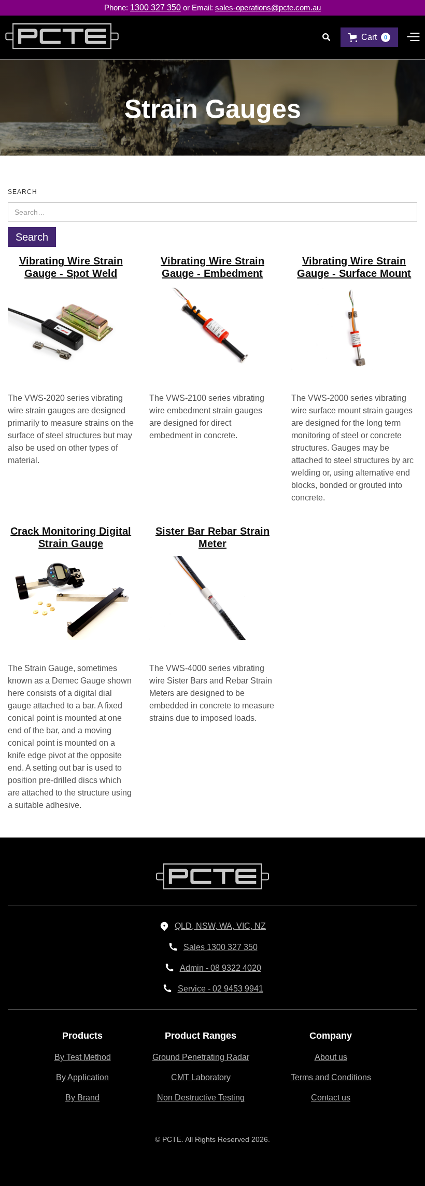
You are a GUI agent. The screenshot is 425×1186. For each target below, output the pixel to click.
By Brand (82, 1097)
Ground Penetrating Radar (200, 1057)
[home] (59, 37)
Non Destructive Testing (201, 1097)
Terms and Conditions (331, 1077)
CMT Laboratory (201, 1077)
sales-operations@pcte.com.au (268, 7)
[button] (369, 37)
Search (22, 192)
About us (331, 1057)
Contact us (330, 1097)
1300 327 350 (155, 7)
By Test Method (82, 1057)
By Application (82, 1077)
